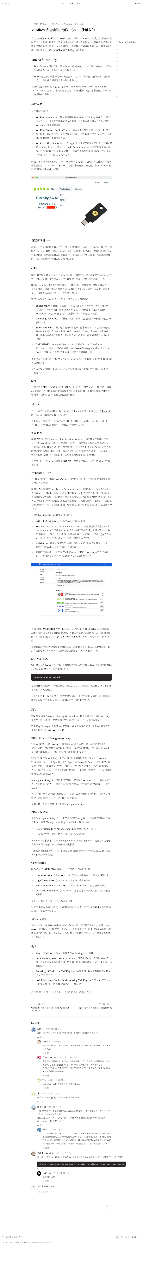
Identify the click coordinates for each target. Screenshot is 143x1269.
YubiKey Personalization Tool (52, 130)
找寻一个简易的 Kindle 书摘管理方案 (95, 1007)
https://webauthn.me (74, 636)
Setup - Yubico (44, 953)
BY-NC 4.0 (72, 992)
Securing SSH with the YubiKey (53, 971)
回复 (41, 1037)
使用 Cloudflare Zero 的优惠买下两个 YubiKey (64, 38)
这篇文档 (35, 804)
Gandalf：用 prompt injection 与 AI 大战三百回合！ (50, 1009)
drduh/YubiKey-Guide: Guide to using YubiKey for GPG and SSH (71, 980)
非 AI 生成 (86, 992)
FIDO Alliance (101, 410)
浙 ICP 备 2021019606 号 (11, 1242)
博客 (71, 3)
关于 (64, 3)
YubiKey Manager (45, 117)
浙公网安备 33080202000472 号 (38, 1242)
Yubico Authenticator (48, 143)
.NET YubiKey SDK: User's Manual (54, 958)
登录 (139, 3)
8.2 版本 (49, 664)
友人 (79, 3)
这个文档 (102, 390)
